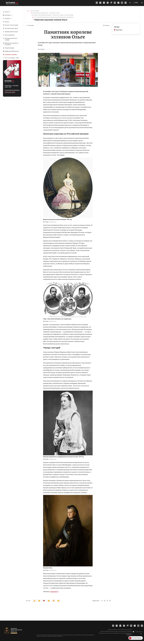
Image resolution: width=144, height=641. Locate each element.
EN (130, 2)
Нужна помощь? (136, 638)
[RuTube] (111, 3)
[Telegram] (100, 3)
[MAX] (97, 3)
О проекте (129, 636)
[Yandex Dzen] (122, 3)
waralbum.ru (129, 634)
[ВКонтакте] (104, 3)
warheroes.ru (128, 633)
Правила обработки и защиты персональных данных (120, 629)
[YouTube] (115, 3)
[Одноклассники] (118, 3)
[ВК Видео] (107, 3)
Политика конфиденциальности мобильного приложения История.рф (116, 631)
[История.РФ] (12, 3)
